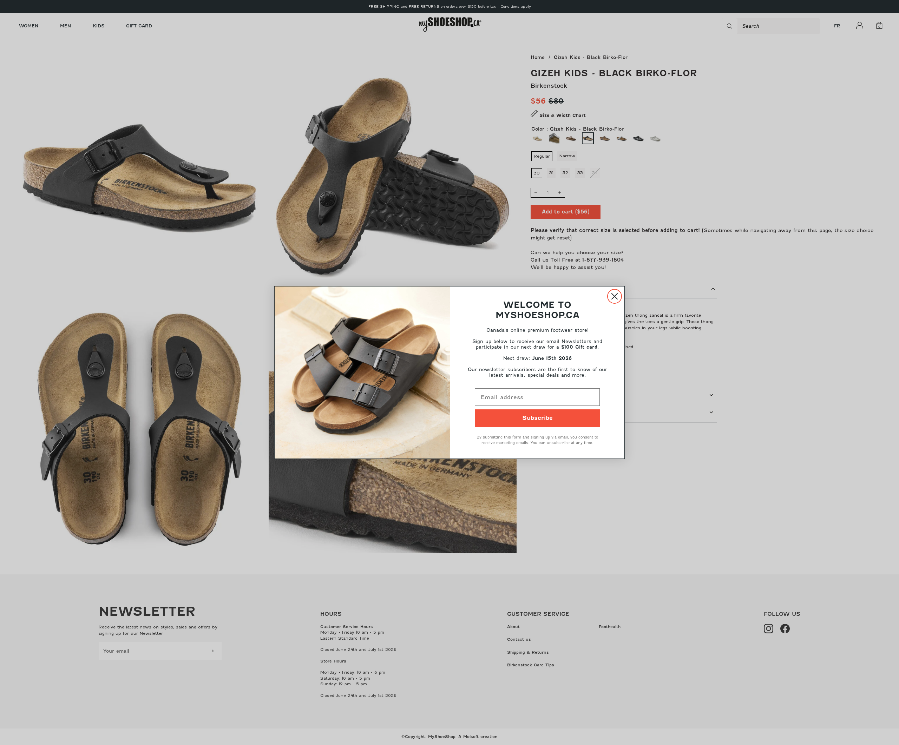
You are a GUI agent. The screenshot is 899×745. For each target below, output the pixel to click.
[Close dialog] (615, 296)
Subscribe (537, 418)
